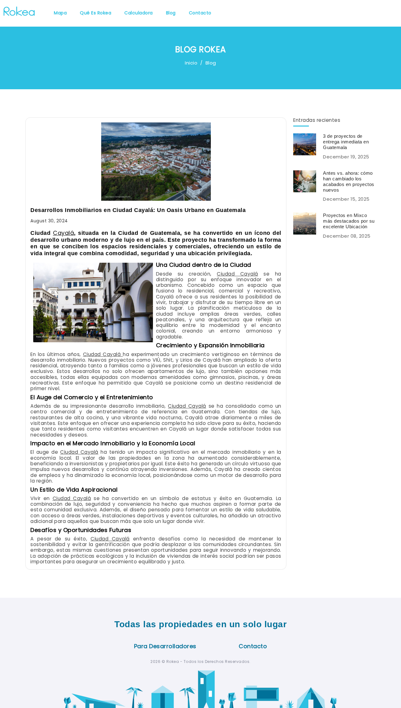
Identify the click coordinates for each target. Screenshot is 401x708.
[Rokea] (19, 10)
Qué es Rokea (95, 13)
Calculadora (138, 13)
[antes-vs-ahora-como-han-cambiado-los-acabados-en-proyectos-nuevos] (307, 181)
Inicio (191, 62)
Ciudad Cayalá (237, 274)
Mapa (60, 13)
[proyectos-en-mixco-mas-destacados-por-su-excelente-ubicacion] (307, 223)
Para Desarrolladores (165, 646)
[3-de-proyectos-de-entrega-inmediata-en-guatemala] (307, 144)
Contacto (200, 13)
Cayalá (63, 233)
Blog (171, 13)
